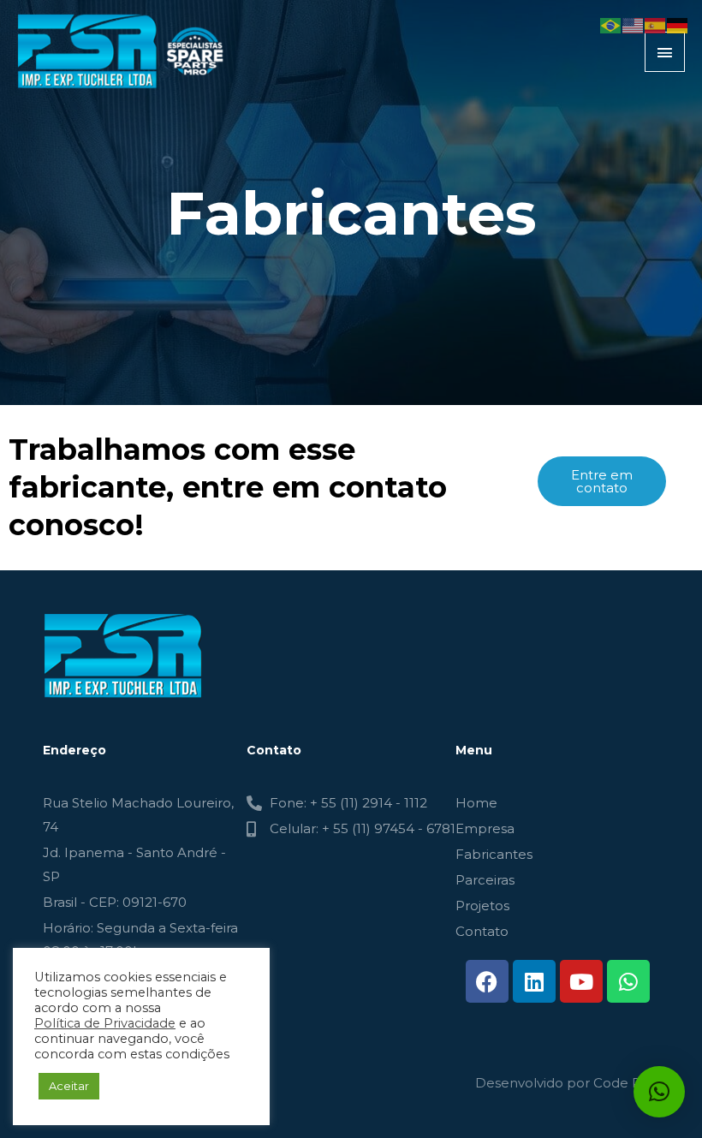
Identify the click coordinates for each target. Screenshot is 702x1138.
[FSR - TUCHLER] (124, 51)
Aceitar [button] (69, 1086)
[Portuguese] (611, 24)
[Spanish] (656, 24)
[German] (678, 24)
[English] (633, 24)
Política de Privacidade (105, 1023)
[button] (659, 1091)
